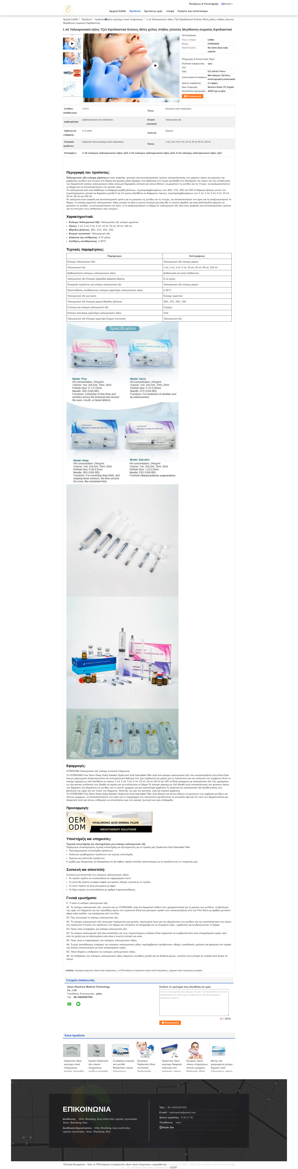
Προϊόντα (135, 11)
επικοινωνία (87, 1109)
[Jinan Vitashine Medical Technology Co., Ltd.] (82, 10)
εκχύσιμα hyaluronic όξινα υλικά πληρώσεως (95, 970)
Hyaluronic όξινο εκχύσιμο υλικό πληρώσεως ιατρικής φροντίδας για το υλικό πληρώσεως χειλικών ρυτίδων (74, 1071)
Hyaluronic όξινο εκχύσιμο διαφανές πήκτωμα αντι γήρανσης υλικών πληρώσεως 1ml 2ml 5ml (172, 1069)
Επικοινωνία (194, 96)
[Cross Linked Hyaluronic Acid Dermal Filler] (131, 65)
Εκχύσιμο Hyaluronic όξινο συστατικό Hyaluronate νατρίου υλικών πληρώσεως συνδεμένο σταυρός (148, 1071)
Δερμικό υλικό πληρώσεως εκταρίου (185, 970)
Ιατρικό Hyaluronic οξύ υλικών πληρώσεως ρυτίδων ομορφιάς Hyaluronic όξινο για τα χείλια (99, 1069)
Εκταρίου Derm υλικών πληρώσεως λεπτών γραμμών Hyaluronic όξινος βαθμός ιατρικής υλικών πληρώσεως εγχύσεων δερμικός (197, 1071)
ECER (173, 1167)
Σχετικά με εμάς (153, 11)
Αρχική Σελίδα (117, 11)
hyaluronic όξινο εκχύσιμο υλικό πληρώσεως (119, 19)
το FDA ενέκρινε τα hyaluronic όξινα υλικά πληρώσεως (143, 970)
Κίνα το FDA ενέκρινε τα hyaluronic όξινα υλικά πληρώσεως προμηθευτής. (127, 1164)
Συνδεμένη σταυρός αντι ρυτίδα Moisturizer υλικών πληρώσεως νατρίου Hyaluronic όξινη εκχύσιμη (124, 1069)
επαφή (170, 11)
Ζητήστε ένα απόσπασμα (193, 11)
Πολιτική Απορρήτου (74, 1164)
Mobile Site (168, 1127)
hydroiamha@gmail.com (182, 1112)
